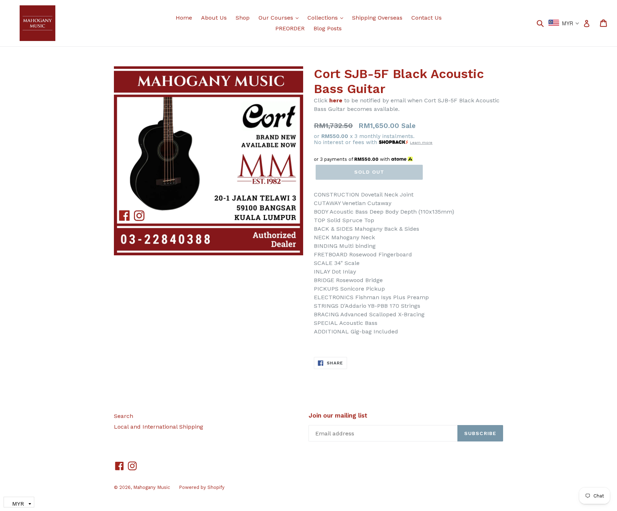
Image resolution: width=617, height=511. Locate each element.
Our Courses (280, 17)
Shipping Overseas (377, 17)
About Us (214, 17)
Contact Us (426, 17)
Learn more (421, 142)
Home (184, 17)
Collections (327, 17)
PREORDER (290, 28)
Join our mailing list (337, 415)
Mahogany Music (151, 487)
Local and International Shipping (158, 426)
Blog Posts (327, 28)
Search (123, 416)
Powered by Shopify (202, 487)
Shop (243, 17)
